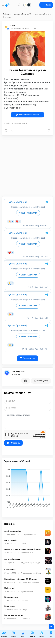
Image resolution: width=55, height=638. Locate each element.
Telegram (7, 14)
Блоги (25, 14)
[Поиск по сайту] (19, 5)
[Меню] (3, 5)
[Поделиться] (12, 130)
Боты (23, 636)
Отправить (15, 443)
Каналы (16, 14)
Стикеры (42, 636)
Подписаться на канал (29, 114)
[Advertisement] (27, 165)
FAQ (51, 636)
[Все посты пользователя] (25, 381)
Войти (48, 5)
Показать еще (29, 358)
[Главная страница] (7, 5)
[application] (27, 488)
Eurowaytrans (18, 371)
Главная (4, 636)
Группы (32, 636)
